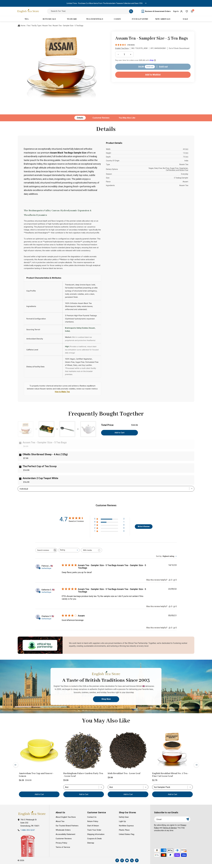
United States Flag (126, 834)
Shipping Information (95, 834)
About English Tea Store (66, 817)
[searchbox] (44, 550)
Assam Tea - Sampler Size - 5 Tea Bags (68, 26)
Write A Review (144, 526)
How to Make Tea (62, 392)
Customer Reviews (101, 118)
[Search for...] (131, 11)
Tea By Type (36, 26)
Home (23, 26)
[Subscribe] (187, 819)
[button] (192, 11)
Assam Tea (46, 26)
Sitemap (90, 843)
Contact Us (91, 817)
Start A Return (93, 826)
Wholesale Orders (63, 830)
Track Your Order (94, 830)
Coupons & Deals (94, 838)
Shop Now (106, 699)
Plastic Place (124, 830)
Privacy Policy (61, 843)
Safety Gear (124, 817)
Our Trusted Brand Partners (67, 826)
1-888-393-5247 (27, 830)
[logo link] (32, 813)
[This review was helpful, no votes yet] (170, 580)
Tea (28, 26)
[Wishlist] (186, 11)
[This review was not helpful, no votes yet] (174, 580)
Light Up (122, 821)
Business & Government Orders (158, 11)
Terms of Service (63, 847)
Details (80, 118)
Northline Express (126, 826)
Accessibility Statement (65, 834)
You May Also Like (127, 118)
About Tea (60, 821)
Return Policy (92, 821)
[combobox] (69, 550)
